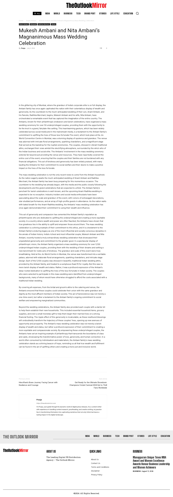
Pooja (23, 48)
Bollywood (33, 24)
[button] (137, 13)
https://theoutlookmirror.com (46, 403)
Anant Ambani (31, 21)
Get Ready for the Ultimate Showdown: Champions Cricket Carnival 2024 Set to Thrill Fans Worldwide (88, 385)
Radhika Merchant (43, 24)
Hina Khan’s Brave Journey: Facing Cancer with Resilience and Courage (38, 383)
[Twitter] (27, 53)
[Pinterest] (33, 53)
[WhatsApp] (38, 53)
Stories (53, 24)
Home (21, 21)
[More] (44, 53)
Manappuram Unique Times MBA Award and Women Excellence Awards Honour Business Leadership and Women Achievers (151, 462)
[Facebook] (21, 53)
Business (137, 471)
